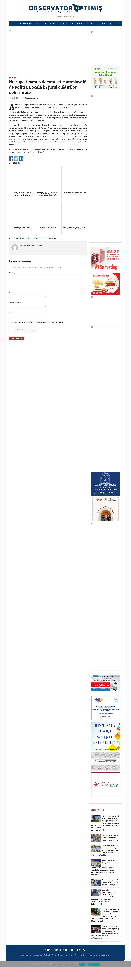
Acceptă (82, 964)
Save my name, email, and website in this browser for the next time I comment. (37, 322)
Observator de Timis (65, 949)
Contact (89, 955)
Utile (83, 955)
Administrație (24, 24)
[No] (129, 964)
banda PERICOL (19, 238)
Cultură (63, 24)
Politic (38, 24)
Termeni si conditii (93, 964)
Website (12, 312)
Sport (111, 24)
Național (76, 24)
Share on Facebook (11, 158)
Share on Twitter (16, 158)
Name (11, 293)
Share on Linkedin (21, 158)
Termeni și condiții (101, 955)
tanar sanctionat (49, 238)
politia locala (37, 238)
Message (12, 273)
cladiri (28, 238)
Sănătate (90, 24)
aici (77, 964)
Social (101, 24)
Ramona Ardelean (31, 98)
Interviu (61, 955)
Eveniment (50, 24)
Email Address (15, 303)
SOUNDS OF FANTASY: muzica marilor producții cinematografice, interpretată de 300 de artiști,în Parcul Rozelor (105, 931)
